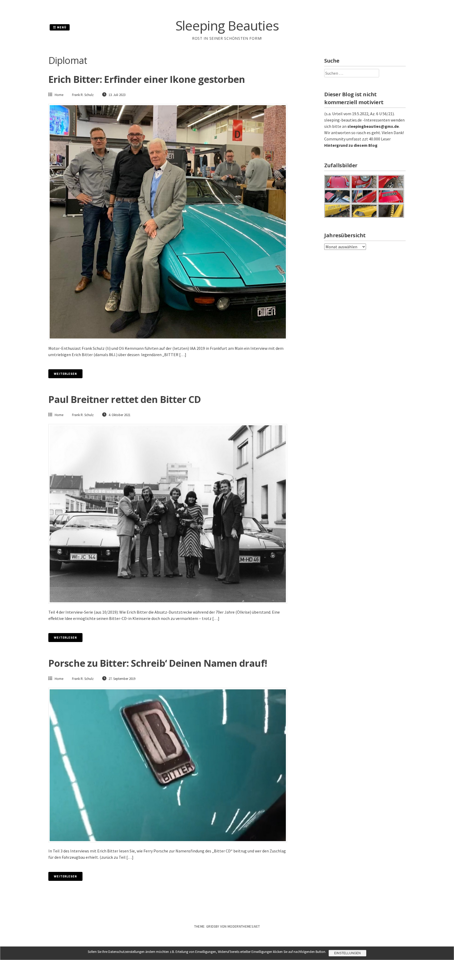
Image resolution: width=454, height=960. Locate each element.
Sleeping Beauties (227, 25)
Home (59, 95)
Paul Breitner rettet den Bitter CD (124, 399)
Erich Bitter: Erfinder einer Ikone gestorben (146, 79)
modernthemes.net (244, 926)
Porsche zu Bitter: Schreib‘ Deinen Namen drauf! (157, 663)
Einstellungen (347, 953)
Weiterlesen (65, 374)
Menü (61, 27)
